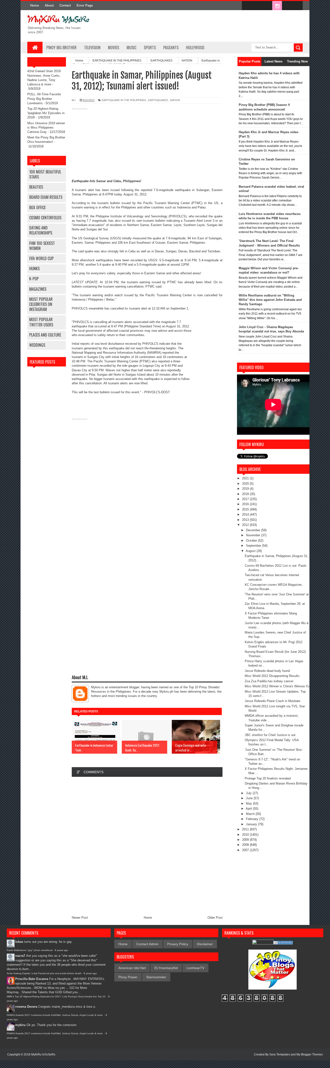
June (250, 798)
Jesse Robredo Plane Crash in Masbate (272, 701)
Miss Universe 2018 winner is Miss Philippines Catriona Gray (46, 127)
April (249, 808)
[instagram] (277, 6)
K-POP (34, 279)
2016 (246, 504)
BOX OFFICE (37, 207)
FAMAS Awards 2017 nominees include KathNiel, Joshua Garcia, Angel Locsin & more (55, 1015)
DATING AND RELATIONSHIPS (40, 230)
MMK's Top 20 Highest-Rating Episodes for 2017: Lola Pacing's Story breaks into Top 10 (56, 996)
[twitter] (257, 6)
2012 (246, 525)
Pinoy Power (127, 977)
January (252, 824)
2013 (246, 520)
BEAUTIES (36, 187)
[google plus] (297, 6)
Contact (65, 5)
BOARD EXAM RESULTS (45, 197)
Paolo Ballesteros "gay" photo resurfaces (30, 950)
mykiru (20, 1025)
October (252, 540)
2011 (246, 829)
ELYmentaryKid (166, 968)
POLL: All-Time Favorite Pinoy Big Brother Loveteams (44, 98)
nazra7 (20, 956)
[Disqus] (147, 845)
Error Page (85, 5)
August (251, 551)
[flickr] (267, 6)
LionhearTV (195, 968)
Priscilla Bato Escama (31, 979)
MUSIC (131, 47)
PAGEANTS (171, 47)
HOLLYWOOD (195, 47)
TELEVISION (92, 47)
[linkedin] (287, 6)
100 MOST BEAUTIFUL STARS (45, 174)
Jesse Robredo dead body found (267, 671)
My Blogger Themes (309, 1054)
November (253, 535)
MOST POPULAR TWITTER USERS (41, 322)
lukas (19, 942)
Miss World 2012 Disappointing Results (272, 676)
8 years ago (61, 950)
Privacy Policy (177, 944)
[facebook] (246, 6)
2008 (246, 845)
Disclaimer (205, 944)
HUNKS (34, 268)
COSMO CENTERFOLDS (45, 217)
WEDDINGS (37, 345)
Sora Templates (279, 1054)
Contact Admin (147, 944)
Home (34, 5)
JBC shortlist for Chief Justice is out (270, 735)
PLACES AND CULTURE (45, 335)
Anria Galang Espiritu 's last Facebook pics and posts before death (44, 973)
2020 (246, 483)
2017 (246, 499)
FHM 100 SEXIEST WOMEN (42, 245)
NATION (175, 100)
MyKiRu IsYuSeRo (43, 1054)
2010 (246, 834)
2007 (246, 850)
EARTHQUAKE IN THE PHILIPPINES (124, 100)
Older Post (215, 917)
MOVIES (113, 47)
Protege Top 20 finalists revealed (268, 778)
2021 (246, 478)
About (49, 5)
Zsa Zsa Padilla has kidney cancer (269, 681)
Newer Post (80, 917)
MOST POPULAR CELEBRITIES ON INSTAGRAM (41, 304)
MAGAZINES (37, 289)
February (252, 819)
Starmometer (156, 977)
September (254, 545)
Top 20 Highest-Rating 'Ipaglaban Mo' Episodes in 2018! (46, 113)
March (251, 814)
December (253, 530)
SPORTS (150, 47)
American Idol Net (132, 968)
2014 (246, 514)
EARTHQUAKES (158, 100)
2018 (246, 494)
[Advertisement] (147, 145)
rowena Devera (26, 1006)
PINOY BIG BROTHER (61, 47)
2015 (246, 509)
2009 (246, 839)
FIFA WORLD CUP (41, 258)
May (249, 803)
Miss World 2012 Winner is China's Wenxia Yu (277, 686)
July (249, 793)
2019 (246, 488)
